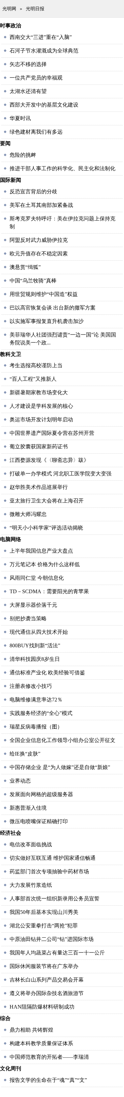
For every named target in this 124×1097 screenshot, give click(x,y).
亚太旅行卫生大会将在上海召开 (47, 500)
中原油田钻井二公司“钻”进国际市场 (52, 939)
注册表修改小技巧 (31, 686)
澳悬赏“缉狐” (25, 267)
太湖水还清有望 (28, 91)
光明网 (9, 8)
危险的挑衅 (23, 155)
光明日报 (35, 8)
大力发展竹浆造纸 (31, 885)
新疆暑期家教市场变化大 (39, 392)
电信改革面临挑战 (31, 844)
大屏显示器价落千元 (33, 605)
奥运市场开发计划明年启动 (41, 419)
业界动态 (20, 781)
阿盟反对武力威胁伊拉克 (39, 240)
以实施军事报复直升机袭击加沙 (47, 321)
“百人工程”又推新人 (33, 379)
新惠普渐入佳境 (28, 808)
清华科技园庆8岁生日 (35, 659)
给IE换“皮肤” (25, 754)
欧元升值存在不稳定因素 (39, 253)
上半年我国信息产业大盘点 (41, 551)
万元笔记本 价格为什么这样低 (45, 564)
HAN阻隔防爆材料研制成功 (42, 1007)
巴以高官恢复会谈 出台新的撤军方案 (53, 307)
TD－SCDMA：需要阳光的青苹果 (49, 591)
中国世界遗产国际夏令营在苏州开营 (52, 433)
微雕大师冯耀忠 (28, 514)
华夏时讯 (20, 118)
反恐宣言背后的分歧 (33, 191)
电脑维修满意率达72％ (36, 699)
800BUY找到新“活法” (35, 645)
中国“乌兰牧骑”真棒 (33, 280)
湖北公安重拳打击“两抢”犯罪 (44, 925)
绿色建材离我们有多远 (36, 132)
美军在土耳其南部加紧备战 (41, 205)
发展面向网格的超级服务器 (41, 794)
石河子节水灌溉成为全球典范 (44, 50)
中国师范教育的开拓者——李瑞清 (49, 1057)
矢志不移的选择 (28, 64)
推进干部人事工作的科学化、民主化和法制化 (62, 168)
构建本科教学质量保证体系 (41, 1043)
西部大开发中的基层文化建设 (44, 105)
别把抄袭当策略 (28, 618)
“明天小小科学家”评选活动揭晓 (46, 528)
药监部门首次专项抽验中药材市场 (49, 871)
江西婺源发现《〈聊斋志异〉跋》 (49, 460)
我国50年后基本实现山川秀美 (44, 912)
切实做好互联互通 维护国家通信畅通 (53, 858)
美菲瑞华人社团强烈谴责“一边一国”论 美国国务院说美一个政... (63, 338)
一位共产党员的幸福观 (36, 78)
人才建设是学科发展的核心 (41, 406)
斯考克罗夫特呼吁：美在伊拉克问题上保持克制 (62, 222)
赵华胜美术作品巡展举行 (39, 487)
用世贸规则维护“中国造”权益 (44, 294)
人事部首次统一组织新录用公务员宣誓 (55, 898)
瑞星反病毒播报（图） (36, 726)
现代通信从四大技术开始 (39, 632)
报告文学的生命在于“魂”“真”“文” (48, 1080)
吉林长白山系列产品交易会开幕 (47, 980)
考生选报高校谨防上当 (36, 365)
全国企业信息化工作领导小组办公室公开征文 (62, 740)
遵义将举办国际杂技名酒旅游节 (47, 993)
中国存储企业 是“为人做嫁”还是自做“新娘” (60, 767)
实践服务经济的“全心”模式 (41, 713)
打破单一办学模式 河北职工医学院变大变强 (60, 473)
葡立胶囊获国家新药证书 (39, 446)
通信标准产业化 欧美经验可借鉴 (47, 672)
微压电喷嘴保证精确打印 (39, 821)
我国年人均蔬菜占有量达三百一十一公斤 (57, 952)
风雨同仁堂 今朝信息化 (37, 578)
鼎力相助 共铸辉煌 (31, 1030)
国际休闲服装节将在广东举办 (44, 966)
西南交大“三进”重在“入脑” (41, 37)
